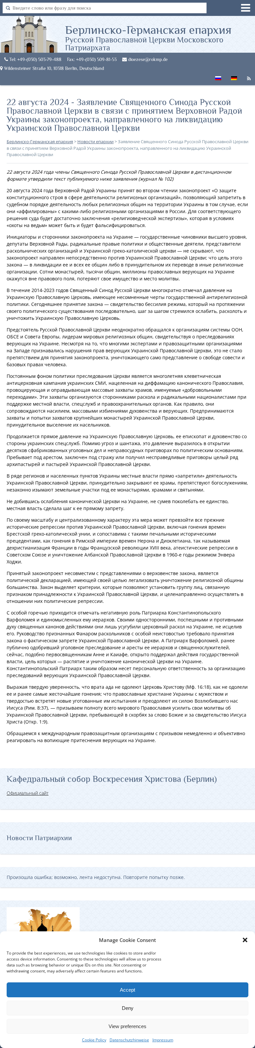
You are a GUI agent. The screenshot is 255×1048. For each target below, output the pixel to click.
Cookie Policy (94, 1040)
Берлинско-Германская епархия (148, 37)
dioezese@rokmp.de (147, 59)
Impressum (162, 1040)
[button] (245, 940)
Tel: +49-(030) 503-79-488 (34, 59)
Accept (127, 990)
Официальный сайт (27, 793)
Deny (127, 1008)
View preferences (127, 1026)
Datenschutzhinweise (129, 1040)
